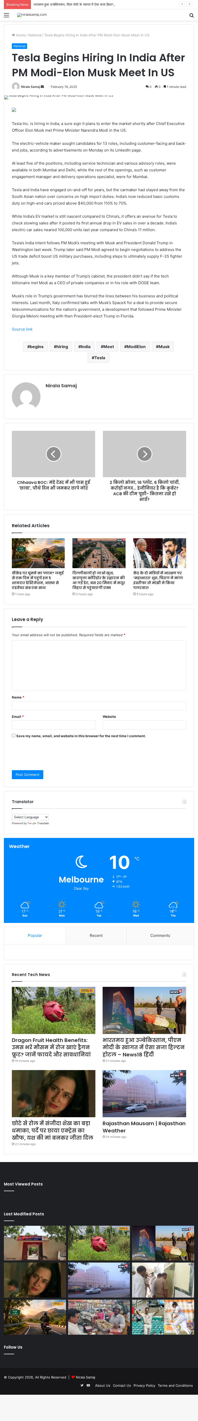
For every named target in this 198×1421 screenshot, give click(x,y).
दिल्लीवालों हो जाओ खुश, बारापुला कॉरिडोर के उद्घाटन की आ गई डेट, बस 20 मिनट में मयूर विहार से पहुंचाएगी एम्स (98, 580)
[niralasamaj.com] (32, 15)
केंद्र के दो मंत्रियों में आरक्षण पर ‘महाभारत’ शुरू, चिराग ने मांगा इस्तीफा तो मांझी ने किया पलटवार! (158, 580)
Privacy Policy (144, 1385)
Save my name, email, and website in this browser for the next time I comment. (81, 736)
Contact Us (122, 1385)
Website (109, 716)
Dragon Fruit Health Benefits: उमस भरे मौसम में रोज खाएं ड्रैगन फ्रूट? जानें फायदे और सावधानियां (51, 1047)
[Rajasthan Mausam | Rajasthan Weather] (144, 1093)
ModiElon (136, 346)
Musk (164, 346)
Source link (22, 329)
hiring (62, 346)
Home (20, 35)
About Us (102, 1385)
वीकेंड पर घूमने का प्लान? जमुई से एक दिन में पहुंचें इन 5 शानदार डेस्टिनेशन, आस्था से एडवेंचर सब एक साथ (38, 580)
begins (37, 346)
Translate (43, 823)
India (85, 346)
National (35, 35)
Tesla (99, 357)
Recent (96, 935)
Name (18, 697)
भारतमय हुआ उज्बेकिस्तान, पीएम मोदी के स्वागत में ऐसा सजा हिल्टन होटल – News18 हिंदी (89, 4)
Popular (35, 935)
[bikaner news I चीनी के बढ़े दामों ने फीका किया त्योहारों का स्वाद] (99, 1317)
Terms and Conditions (175, 1385)
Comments (160, 935)
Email (18, 716)
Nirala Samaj (30, 87)
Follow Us (13, 1347)
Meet (108, 346)
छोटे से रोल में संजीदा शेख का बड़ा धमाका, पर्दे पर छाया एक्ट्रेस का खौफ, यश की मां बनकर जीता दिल (52, 1130)
